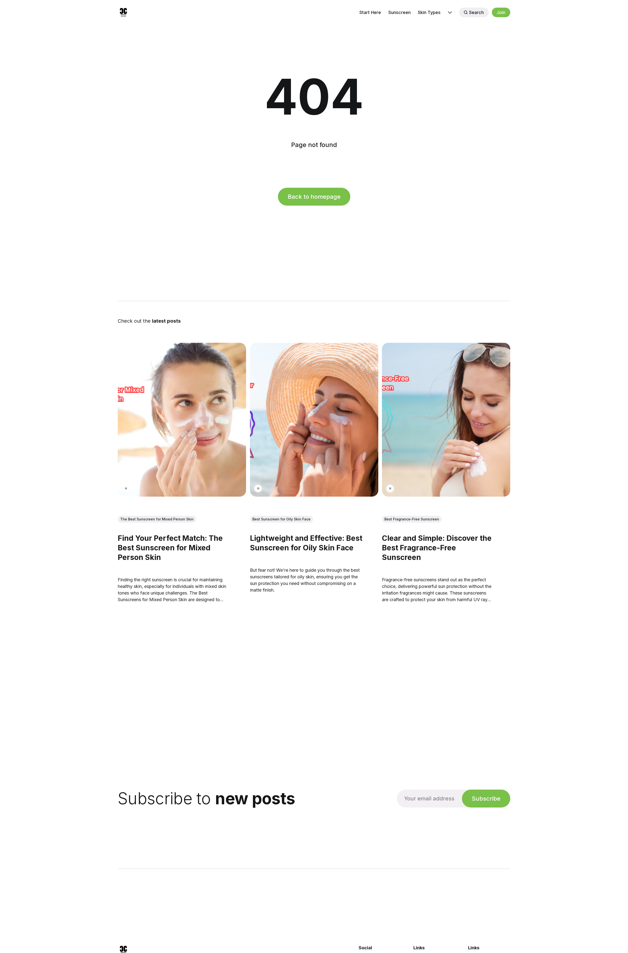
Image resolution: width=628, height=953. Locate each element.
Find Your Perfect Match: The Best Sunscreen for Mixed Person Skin (170, 548)
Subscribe (486, 798)
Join (501, 12)
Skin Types (429, 12)
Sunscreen (399, 12)
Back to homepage (314, 196)
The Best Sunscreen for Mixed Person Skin (157, 519)
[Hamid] (126, 488)
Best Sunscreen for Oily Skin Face (281, 519)
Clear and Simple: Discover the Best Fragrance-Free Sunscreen (437, 548)
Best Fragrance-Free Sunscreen (411, 519)
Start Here (370, 12)
